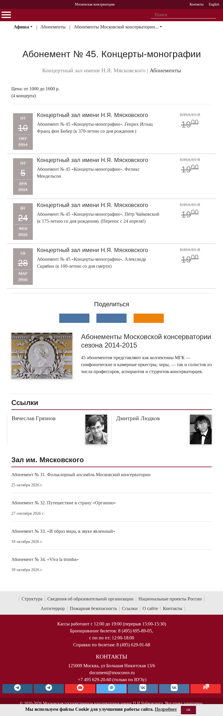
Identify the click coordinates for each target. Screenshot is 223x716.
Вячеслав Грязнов (33, 418)
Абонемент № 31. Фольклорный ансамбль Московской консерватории (81, 474)
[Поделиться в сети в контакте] (74, 318)
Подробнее (166, 709)
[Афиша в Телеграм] (205, 688)
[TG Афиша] (49, 688)
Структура (31, 598)
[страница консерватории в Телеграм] (17, 688)
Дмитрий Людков (138, 418)
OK (188, 709)
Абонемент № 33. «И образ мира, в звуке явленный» (63, 531)
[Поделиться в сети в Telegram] (111, 318)
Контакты (172, 608)
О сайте (150, 608)
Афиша (21, 26)
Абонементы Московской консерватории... (116, 26)
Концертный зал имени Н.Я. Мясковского (92, 115)
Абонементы (53, 26)
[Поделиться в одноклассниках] (149, 318)
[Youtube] (80, 688)
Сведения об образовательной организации (90, 598)
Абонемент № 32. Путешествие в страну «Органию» (63, 502)
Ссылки (130, 608)
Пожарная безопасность (93, 608)
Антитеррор (53, 608)
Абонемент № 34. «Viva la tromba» (45, 559)
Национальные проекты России (170, 598)
